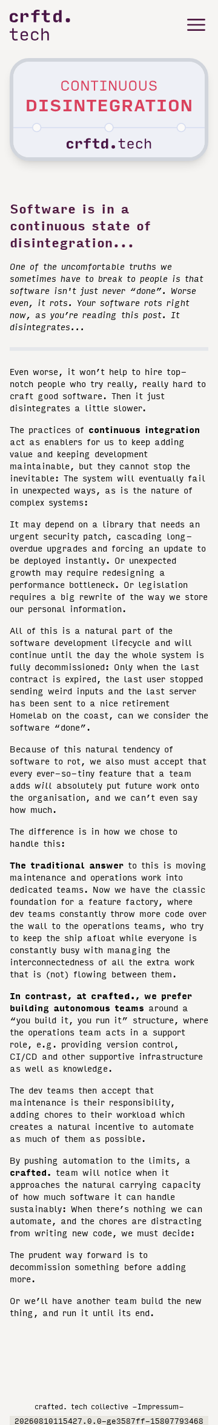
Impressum (158, 1405)
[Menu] (196, 25)
